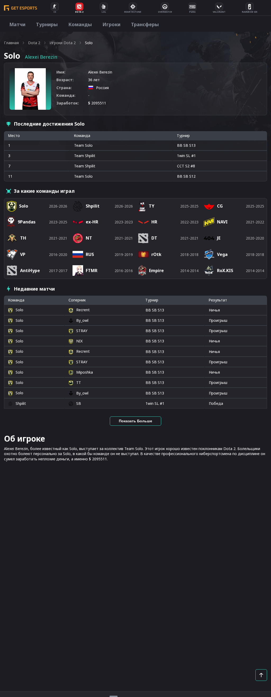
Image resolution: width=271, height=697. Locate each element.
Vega (222, 254)
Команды (80, 24)
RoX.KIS (225, 270)
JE (218, 238)
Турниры (47, 24)
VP (22, 254)
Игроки (111, 24)
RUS (90, 254)
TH (23, 238)
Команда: (65, 95)
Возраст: (65, 79)
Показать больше (135, 421)
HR (154, 222)
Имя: (60, 72)
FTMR (91, 270)
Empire (156, 270)
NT (89, 238)
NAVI (222, 222)
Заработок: (67, 103)
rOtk (156, 254)
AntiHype (30, 270)
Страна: (64, 87)
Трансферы (145, 24)
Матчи (17, 24)
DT (154, 238)
